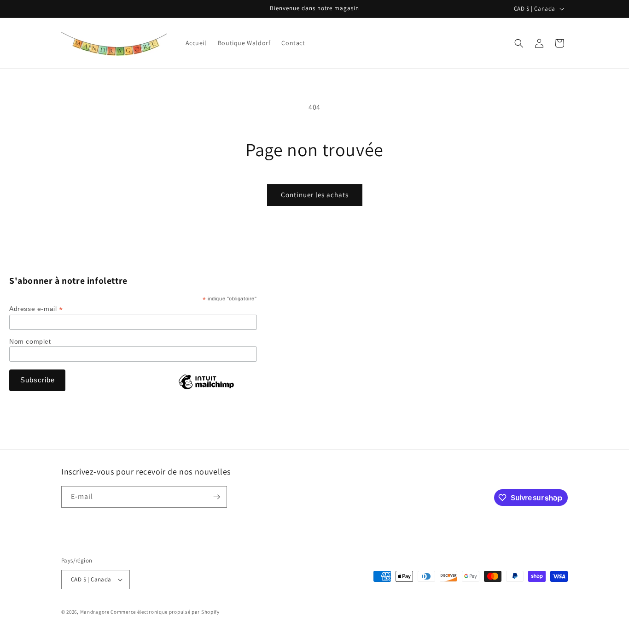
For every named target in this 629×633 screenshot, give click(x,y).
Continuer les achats (315, 194)
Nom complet (30, 341)
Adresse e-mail (36, 309)
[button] (519, 43)
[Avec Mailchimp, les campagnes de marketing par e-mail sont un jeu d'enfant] (206, 389)
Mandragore (95, 612)
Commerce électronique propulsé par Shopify (165, 612)
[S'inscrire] (216, 497)
